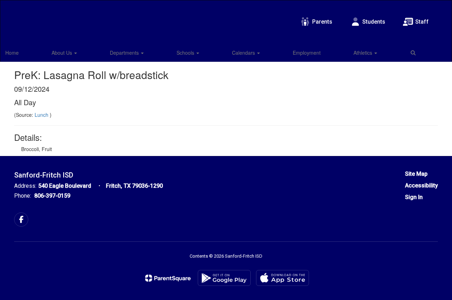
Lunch (42, 114)
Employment (307, 52)
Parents (322, 21)
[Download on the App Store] (282, 278)
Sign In (414, 197)
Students (373, 21)
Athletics (363, 52)
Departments (125, 52)
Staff (422, 21)
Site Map (416, 173)
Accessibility (421, 185)
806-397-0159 (52, 195)
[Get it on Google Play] (224, 278)
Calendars (244, 52)
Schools (186, 52)
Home (12, 52)
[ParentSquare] (167, 278)
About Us (62, 52)
